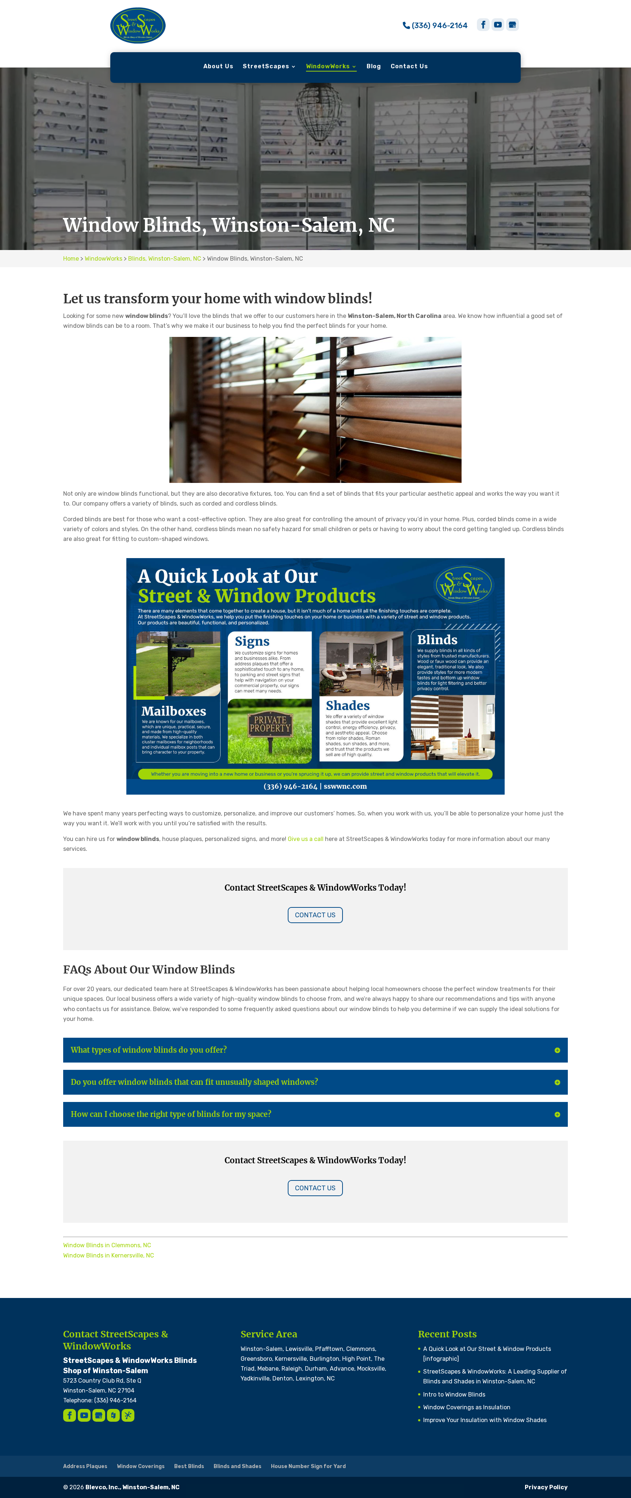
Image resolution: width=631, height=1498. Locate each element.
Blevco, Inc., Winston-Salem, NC (132, 1487)
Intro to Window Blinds (454, 1394)
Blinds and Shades (237, 1466)
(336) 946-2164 (439, 25)
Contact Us (409, 67)
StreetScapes (266, 67)
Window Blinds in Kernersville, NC (108, 1255)
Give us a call (306, 839)
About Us (218, 67)
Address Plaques (85, 1466)
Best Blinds (189, 1466)
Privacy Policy (546, 1487)
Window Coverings (141, 1466)
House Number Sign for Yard (308, 1466)
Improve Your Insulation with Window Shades (485, 1420)
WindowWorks (328, 67)
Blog (374, 67)
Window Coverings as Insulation (466, 1407)
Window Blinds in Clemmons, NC (107, 1245)
